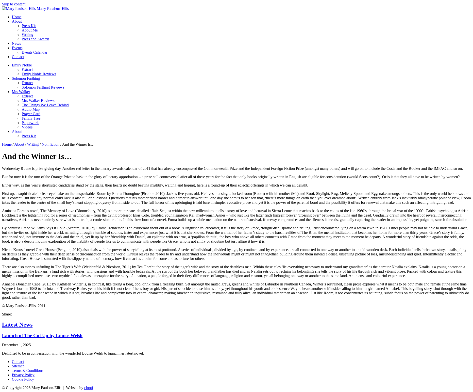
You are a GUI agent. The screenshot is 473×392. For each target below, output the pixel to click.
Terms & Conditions (27, 370)
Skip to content (13, 4)
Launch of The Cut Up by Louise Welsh (42, 335)
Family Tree (31, 118)
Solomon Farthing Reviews (43, 87)
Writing (27, 34)
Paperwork (30, 123)
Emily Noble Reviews (39, 74)
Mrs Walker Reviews (38, 100)
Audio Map (31, 109)
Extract (27, 69)
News (16, 43)
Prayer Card (31, 114)
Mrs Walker (21, 92)
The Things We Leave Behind (45, 105)
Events (17, 48)
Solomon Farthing (26, 78)
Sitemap (18, 366)
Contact (18, 57)
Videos (27, 127)
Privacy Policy (23, 375)
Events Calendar (34, 52)
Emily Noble (22, 65)
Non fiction (50, 144)
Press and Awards (35, 39)
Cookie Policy (23, 379)
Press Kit (29, 26)
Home (16, 17)
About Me (30, 30)
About (17, 21)
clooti (88, 388)
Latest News (17, 324)
